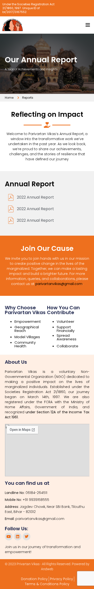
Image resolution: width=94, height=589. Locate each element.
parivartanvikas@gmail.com (58, 283)
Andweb (47, 569)
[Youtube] (9, 536)
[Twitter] (26, 536)
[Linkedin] (17, 536)
